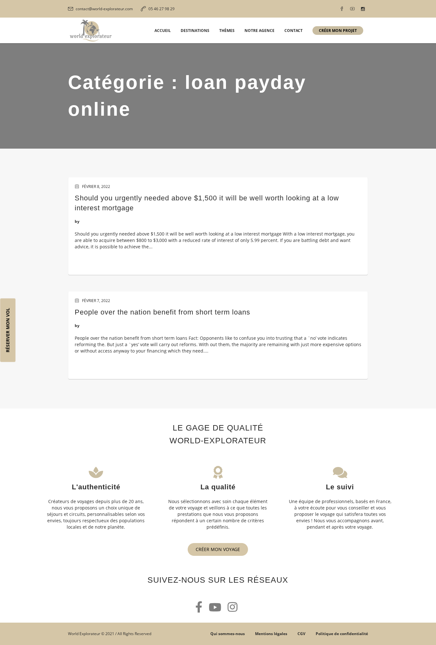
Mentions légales (271, 633)
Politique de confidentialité (342, 633)
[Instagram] (363, 9)
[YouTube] (352, 9)
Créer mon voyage (218, 549)
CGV (301, 633)
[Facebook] (342, 9)
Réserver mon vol (8, 330)
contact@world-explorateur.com (104, 9)
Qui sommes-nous (227, 633)
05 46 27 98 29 (161, 9)
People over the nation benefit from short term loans (162, 312)
